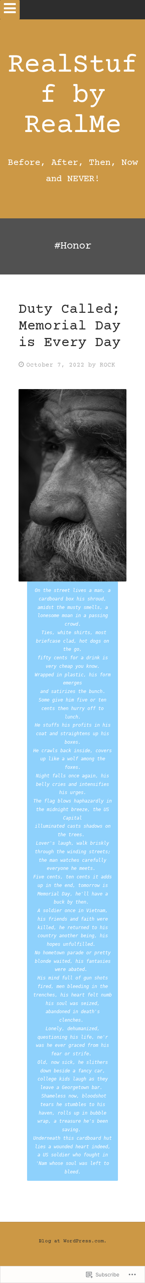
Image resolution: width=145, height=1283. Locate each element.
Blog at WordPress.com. (73, 1241)
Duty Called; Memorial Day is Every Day (70, 326)
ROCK (107, 365)
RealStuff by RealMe (73, 95)
